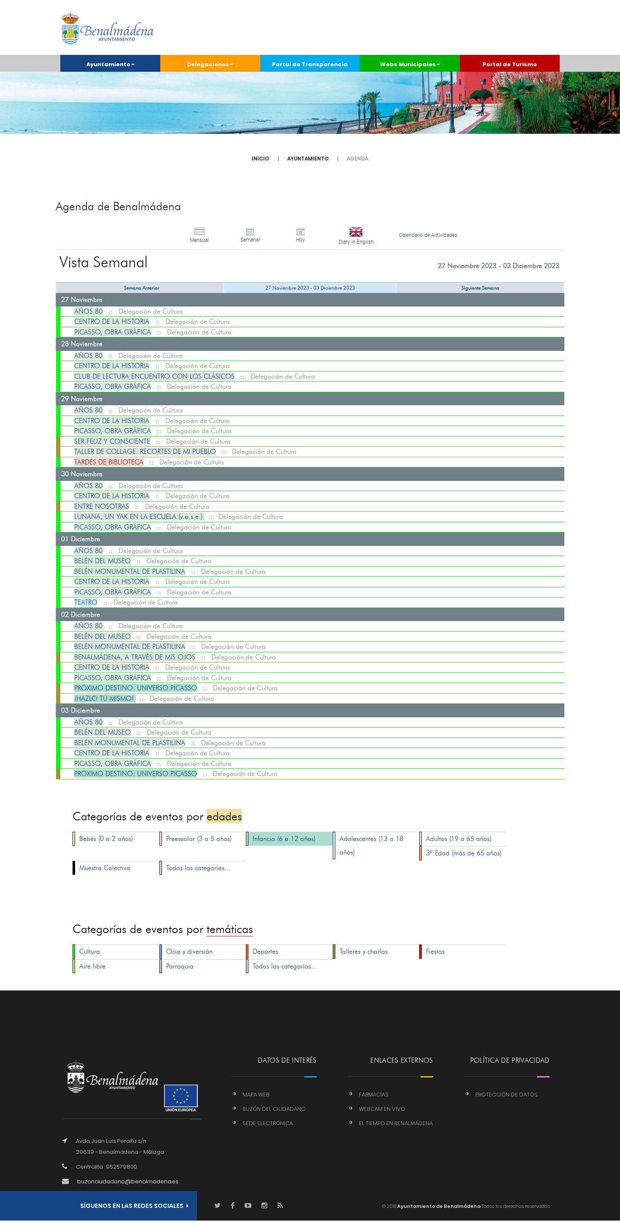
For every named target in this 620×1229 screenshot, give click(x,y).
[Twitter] (217, 1206)
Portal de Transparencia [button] (310, 64)
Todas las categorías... (198, 868)
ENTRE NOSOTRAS (101, 506)
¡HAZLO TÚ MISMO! (105, 699)
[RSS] (280, 1206)
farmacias (373, 1095)
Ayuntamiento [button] (108, 64)
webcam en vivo (382, 1109)
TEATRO (85, 602)
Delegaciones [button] (208, 64)
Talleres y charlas (364, 951)
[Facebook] (233, 1206)
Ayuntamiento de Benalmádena (438, 1206)
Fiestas (435, 951)
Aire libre (92, 966)
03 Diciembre (80, 710)
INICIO (260, 158)
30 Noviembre (81, 474)
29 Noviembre (81, 399)
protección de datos (506, 1095)
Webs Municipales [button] (408, 64)
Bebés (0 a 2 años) (106, 839)
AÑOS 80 (88, 311)
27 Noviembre (81, 300)
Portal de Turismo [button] (510, 64)
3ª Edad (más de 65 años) (463, 853)
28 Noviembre (81, 344)
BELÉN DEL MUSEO (102, 561)
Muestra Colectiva (104, 868)
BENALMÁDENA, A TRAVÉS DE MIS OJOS (134, 657)
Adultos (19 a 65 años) (458, 839)
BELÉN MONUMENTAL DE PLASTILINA (129, 571)
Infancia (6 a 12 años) (284, 839)
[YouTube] (248, 1206)
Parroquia (180, 966)
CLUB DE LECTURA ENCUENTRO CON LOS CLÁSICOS (154, 376)
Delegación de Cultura (151, 311)
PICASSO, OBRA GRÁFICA (112, 332)
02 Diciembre (80, 614)
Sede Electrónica (268, 1123)
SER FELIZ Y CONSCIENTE (112, 441)
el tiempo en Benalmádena (396, 1123)
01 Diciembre (80, 539)
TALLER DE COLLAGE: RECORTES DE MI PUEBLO (145, 452)
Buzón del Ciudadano (274, 1109)
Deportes (265, 951)
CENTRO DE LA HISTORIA (111, 321)
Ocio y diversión (189, 951)
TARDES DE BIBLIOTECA (108, 462)
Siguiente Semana (480, 288)
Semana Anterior (141, 288)
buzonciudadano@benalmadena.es (127, 1181)
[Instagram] (264, 1206)
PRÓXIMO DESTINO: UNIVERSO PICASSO (135, 688)
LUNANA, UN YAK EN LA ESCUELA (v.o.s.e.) (139, 517)
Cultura (89, 951)
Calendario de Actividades (428, 235)
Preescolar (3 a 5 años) (199, 839)
